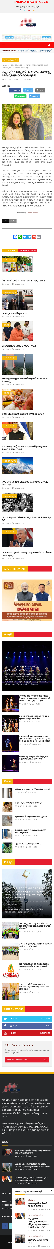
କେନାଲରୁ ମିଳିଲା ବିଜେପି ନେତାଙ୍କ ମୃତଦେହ (19, 345)
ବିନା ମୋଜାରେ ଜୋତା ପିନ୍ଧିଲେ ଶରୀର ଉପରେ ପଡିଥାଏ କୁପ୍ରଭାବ (30, 831)
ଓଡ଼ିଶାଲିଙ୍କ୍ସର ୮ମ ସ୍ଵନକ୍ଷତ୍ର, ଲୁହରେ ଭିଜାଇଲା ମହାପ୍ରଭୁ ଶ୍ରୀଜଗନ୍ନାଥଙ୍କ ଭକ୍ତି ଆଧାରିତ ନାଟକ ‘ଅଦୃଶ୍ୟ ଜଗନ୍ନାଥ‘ (34, 698)
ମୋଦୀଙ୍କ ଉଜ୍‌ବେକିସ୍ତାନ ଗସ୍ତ (14, 313)
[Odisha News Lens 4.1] (11, 1088)
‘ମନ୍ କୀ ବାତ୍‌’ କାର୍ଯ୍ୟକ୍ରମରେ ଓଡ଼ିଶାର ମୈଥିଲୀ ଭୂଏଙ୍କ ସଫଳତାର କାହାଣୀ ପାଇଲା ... (24, 448)
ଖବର (5, 1142)
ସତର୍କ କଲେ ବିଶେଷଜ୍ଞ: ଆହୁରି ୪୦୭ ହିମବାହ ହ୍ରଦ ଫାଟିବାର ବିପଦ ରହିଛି (25, 483)
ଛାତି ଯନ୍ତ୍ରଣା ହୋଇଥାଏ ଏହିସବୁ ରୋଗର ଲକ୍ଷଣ (32, 789)
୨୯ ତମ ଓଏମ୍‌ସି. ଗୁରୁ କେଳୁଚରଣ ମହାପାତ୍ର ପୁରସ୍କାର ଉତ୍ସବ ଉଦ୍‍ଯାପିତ (34, 717)
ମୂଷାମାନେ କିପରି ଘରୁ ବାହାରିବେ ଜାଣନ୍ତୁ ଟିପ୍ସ (31, 816)
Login (37, 6)
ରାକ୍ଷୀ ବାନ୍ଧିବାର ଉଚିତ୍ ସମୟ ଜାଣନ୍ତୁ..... (30, 802)
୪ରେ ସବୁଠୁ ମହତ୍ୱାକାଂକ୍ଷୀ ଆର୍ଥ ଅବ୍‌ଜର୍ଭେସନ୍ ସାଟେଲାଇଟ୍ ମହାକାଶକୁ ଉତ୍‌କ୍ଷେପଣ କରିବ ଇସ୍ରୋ (32, 1165)
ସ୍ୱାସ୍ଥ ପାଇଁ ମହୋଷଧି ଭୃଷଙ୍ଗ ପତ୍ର (28, 843)
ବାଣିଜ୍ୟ (8, 862)
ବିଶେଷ (7, 781)
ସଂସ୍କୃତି (8, 634)
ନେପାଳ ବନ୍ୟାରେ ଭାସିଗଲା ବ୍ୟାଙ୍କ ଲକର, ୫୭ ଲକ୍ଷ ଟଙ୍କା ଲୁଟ (27, 518)
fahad (13, 221)
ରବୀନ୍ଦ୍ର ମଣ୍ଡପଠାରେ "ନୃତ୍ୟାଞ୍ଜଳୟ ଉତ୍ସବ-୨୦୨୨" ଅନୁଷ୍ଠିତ (22, 668)
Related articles (10, 251)
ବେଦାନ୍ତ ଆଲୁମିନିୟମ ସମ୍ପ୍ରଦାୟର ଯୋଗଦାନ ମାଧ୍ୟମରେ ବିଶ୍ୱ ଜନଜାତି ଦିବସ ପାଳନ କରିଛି (34, 986)
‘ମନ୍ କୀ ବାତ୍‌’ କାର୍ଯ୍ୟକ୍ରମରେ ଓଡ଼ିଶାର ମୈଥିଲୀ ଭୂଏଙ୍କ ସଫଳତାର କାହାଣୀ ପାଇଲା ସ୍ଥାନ (39, 1222)
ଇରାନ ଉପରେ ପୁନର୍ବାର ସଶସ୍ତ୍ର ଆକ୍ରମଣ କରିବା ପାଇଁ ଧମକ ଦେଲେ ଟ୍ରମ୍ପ (27, 554)
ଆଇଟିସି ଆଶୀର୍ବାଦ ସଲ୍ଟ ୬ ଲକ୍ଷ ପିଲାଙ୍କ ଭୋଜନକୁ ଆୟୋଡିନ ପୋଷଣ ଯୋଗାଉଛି (34, 965)
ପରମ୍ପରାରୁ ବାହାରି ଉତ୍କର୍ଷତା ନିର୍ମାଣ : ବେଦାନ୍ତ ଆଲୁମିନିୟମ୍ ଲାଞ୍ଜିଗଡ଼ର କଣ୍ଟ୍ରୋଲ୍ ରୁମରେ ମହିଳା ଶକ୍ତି (35, 925)
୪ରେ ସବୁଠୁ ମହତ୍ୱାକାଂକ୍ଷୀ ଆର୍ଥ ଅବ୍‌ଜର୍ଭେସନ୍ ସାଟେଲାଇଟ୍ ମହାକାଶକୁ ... (25, 379)
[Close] (51, 1190)
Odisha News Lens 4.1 (27, 251)
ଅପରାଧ (6, 324)
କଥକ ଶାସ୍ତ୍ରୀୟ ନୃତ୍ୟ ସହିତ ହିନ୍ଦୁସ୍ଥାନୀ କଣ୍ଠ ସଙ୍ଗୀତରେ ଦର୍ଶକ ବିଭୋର (33, 757)
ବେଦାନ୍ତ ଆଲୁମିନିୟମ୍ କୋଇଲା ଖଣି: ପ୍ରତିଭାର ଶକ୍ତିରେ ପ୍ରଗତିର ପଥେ (35, 944)
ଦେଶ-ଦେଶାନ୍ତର (10, 60)
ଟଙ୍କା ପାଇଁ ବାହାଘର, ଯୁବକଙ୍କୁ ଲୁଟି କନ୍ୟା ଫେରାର (23, 413)
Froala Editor (32, 213)
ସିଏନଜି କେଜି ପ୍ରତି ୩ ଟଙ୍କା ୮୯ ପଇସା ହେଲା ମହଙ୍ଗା (23, 280)
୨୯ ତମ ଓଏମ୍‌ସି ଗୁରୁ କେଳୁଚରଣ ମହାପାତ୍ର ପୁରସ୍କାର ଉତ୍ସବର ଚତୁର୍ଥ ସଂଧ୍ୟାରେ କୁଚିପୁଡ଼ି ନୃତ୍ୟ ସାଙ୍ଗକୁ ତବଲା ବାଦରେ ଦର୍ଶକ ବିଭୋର (35, 738)
